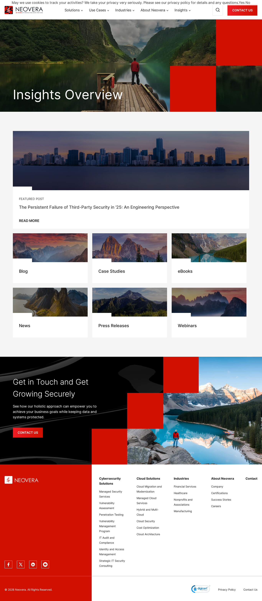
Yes (242, 3)
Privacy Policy (227, 589)
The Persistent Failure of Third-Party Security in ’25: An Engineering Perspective (99, 207)
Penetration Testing (111, 514)
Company (217, 486)
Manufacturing (183, 511)
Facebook (8, 564)
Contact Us (242, 10)
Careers (216, 506)
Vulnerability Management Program (107, 526)
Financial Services (185, 486)
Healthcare (180, 493)
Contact (251, 478)
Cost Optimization (148, 527)
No (248, 3)
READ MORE (29, 221)
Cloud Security (146, 521)
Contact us (28, 432)
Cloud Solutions (148, 478)
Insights (181, 10)
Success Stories (221, 499)
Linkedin (33, 564)
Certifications (219, 493)
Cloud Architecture (148, 534)
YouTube (45, 564)
